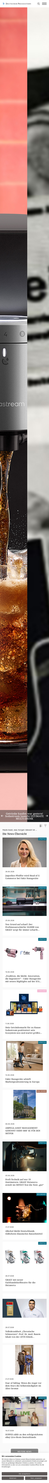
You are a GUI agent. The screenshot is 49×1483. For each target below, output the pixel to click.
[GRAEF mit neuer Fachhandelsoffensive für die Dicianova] (25, 1257)
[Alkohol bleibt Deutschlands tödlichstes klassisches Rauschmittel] (25, 1208)
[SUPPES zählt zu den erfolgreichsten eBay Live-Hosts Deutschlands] (25, 1411)
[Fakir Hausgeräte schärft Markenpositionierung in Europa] (25, 1056)
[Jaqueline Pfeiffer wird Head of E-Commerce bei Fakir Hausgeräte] (25, 852)
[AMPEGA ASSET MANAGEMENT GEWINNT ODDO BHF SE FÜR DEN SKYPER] (25, 1105)
